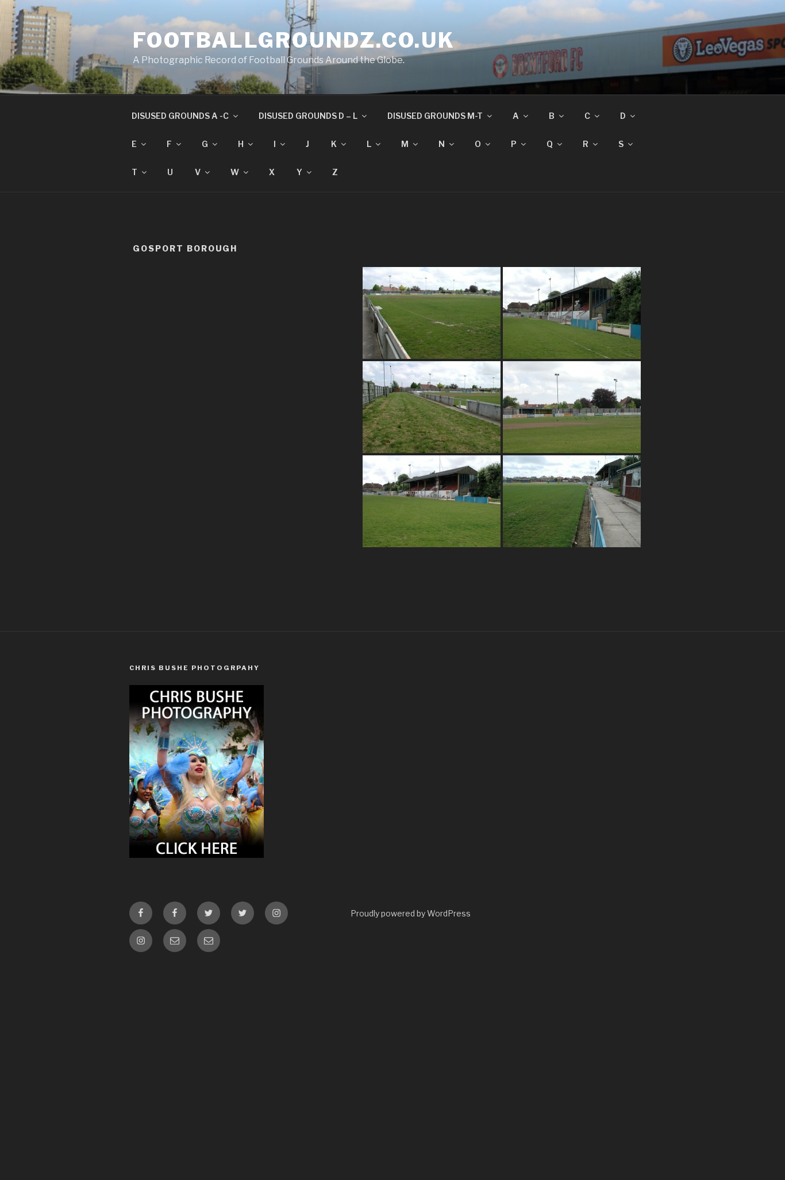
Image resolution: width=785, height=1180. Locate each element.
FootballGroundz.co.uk (294, 40)
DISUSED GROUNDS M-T (435, 116)
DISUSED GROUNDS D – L (308, 116)
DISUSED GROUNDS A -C (180, 116)
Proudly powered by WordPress (411, 913)
